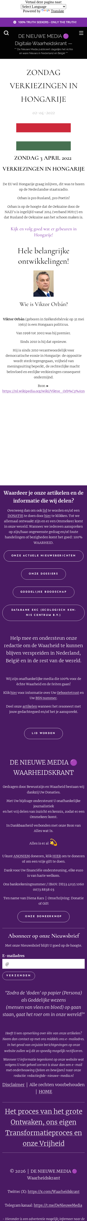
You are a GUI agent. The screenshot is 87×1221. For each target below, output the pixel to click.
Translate (57, 11)
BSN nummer (46, 698)
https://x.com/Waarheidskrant (54, 1191)
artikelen (30, 706)
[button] (6, 33)
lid (45, 510)
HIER (56, 856)
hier (47, 516)
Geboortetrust (68, 693)
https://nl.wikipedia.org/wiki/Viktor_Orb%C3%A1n (43, 391)
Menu (81, 32)
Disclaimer (13, 1084)
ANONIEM (21, 856)
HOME (45, 1091)
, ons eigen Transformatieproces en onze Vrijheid (43, 1133)
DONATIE (15, 516)
